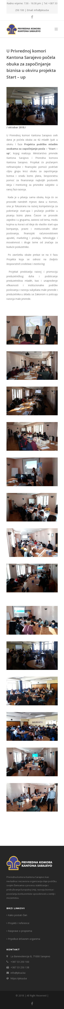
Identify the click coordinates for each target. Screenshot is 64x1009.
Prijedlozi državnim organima (24, 938)
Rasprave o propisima (20, 930)
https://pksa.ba (19, 978)
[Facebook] (32, 17)
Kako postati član (17, 915)
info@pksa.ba (18, 972)
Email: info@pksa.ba (38, 10)
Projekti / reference (18, 923)
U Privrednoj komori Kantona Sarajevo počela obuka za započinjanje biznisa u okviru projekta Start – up (31, 64)
